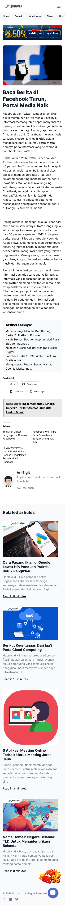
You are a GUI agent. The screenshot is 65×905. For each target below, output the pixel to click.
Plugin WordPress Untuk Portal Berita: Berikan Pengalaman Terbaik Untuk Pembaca (14, 454)
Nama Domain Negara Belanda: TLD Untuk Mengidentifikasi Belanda (29, 841)
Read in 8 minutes (14, 596)
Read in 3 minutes (14, 788)
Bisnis (50, 16)
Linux (6, 16)
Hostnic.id (18, 893)
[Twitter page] (16, 899)
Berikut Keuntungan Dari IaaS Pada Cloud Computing (27, 647)
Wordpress (35, 16)
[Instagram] (10, 899)
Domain (19, 16)
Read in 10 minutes (15, 679)
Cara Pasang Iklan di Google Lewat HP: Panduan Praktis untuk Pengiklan (26, 566)
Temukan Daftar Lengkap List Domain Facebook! (15, 435)
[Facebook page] (4, 899)
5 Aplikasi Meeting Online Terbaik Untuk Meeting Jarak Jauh (27, 754)
